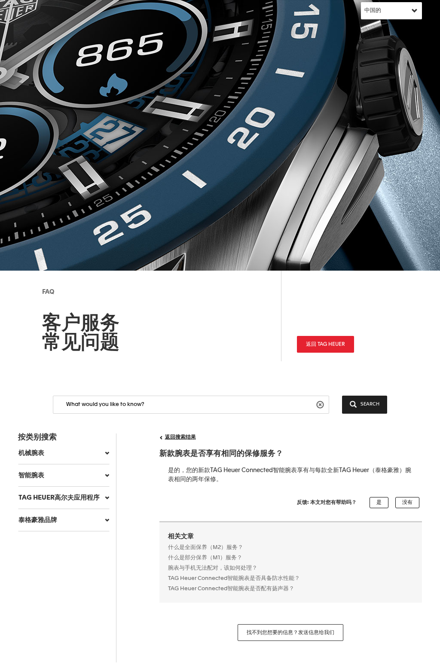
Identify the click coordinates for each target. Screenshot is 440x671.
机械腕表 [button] (31, 453)
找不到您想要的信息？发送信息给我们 (290, 632)
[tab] (63, 453)
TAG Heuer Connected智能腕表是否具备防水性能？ (234, 578)
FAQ (48, 292)
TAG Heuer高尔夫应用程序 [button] (59, 497)
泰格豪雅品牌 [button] (37, 520)
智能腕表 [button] (31, 475)
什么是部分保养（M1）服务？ (205, 558)
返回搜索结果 (180, 437)
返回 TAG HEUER (325, 344)
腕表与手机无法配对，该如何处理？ (212, 568)
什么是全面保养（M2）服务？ (205, 547)
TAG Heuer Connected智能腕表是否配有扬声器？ (231, 589)
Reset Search (321, 404)
